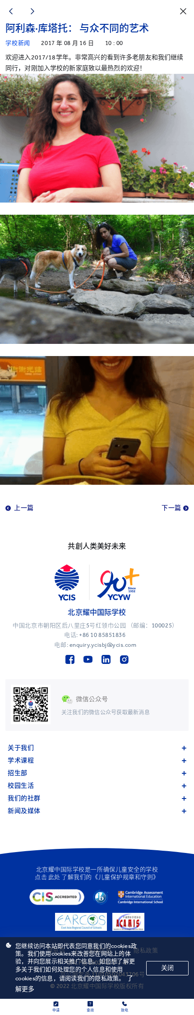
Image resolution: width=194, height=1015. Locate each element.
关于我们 (21, 748)
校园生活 (21, 785)
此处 (54, 877)
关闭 (167, 968)
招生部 (18, 773)
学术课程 (21, 760)
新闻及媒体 (24, 811)
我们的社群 (24, 798)
